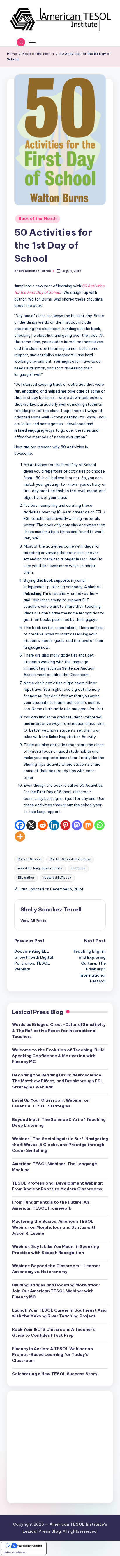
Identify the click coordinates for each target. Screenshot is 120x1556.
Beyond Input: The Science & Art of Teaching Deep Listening (59, 1122)
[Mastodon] (77, 825)
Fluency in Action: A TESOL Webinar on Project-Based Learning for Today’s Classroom (52, 1354)
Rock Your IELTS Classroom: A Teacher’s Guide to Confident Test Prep (54, 1332)
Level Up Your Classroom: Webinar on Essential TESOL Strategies (50, 1103)
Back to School (29, 859)
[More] (20, 836)
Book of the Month (38, 218)
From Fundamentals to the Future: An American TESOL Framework (50, 1205)
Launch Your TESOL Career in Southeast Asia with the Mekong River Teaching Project (59, 1313)
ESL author (26, 878)
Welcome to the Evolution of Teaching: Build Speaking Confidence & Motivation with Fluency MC (58, 1055)
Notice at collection (15, 1552)
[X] (31, 825)
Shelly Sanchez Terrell (51, 909)
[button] (33, 920)
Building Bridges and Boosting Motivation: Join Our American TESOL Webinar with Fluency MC (56, 1291)
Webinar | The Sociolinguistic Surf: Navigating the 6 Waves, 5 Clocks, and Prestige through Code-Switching (60, 1144)
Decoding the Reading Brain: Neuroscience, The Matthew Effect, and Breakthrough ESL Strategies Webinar (57, 1081)
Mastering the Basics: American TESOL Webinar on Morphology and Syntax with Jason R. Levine (54, 1227)
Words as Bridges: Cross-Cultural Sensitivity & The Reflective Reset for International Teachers (58, 1030)
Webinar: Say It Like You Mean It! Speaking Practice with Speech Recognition (55, 1249)
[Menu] (32, 42)
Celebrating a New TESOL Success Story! (55, 1373)
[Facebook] (20, 825)
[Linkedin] (54, 825)
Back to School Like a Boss (70, 859)
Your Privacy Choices (29, 1545)
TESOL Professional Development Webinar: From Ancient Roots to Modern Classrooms (57, 1186)
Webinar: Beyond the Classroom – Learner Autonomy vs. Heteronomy (56, 1268)
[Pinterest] (65, 825)
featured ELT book (57, 878)
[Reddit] (43, 825)
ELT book (78, 868)
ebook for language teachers (40, 868)
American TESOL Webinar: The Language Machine (54, 1166)
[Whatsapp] (99, 825)
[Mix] (88, 825)
